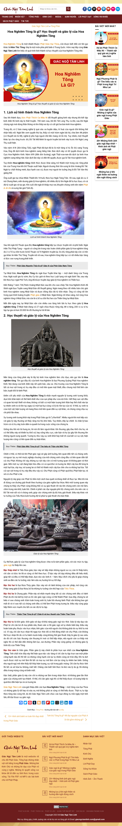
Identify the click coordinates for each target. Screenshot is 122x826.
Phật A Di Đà (23, 811)
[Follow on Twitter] (89, 9)
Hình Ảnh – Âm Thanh (93, 779)
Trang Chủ (7, 17)
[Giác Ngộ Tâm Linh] (18, 9)
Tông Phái (34, 17)
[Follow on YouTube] (108, 9)
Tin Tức (25, 21)
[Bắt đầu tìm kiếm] (68, 9)
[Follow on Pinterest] (99, 9)
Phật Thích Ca (37, 811)
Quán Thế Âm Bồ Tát (65, 811)
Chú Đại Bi (80, 811)
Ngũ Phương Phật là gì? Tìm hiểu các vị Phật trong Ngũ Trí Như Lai (64, 758)
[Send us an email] (94, 9)
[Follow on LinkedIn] (104, 9)
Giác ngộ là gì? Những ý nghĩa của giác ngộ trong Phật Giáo (62, 769)
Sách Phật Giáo (11, 21)
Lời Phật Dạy (85, 17)
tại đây (61, 710)
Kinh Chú (47, 17)
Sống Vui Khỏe (101, 17)
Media (58, 17)
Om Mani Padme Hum (95, 811)
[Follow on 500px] (118, 9)
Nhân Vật (20, 17)
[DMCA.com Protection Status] (61, 806)
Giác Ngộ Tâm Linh (40, 26)
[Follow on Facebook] (85, 9)
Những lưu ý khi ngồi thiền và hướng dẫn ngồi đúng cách (62, 793)
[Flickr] (113, 9)
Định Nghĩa (70, 17)
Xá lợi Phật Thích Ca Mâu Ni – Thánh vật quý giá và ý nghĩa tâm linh (64, 747)
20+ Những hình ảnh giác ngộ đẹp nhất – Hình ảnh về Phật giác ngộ (64, 781)
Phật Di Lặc (50, 811)
